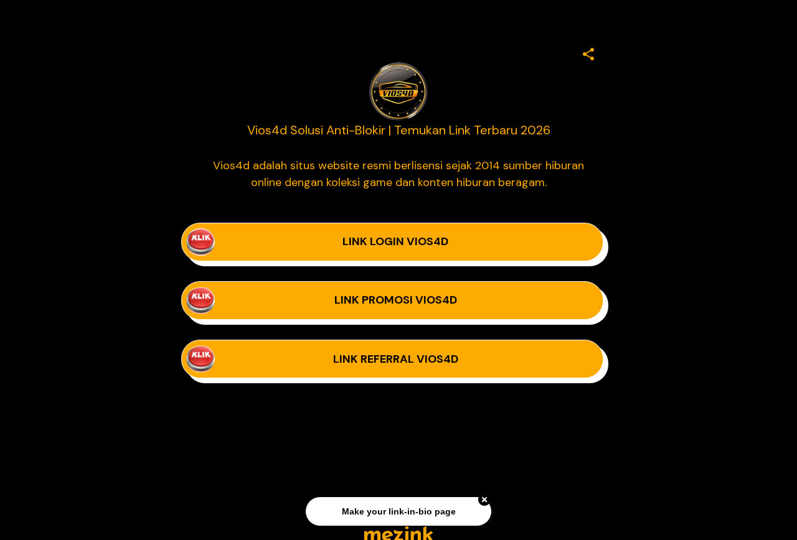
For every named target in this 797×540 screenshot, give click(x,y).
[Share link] (588, 52)
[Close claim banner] (484, 500)
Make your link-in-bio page (398, 511)
